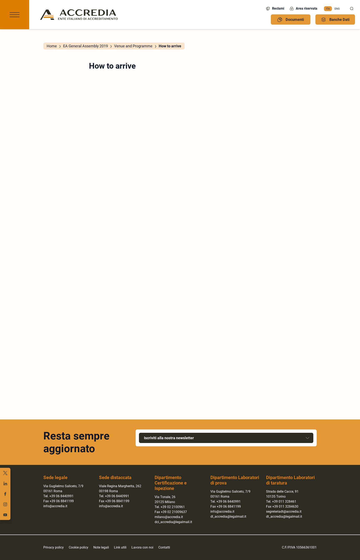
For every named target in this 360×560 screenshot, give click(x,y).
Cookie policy (78, 547)
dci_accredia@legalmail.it (173, 522)
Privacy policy (53, 547)
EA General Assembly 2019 (85, 46)
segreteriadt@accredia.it (283, 511)
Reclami (278, 8)
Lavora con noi (142, 547)
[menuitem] (328, 8)
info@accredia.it (55, 506)
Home (52, 46)
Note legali (101, 547)
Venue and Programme (133, 46)
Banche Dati (339, 19)
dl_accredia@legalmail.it (228, 516)
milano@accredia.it (169, 517)
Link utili (120, 547)
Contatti (164, 547)
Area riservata (306, 8)
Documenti (295, 19)
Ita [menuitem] (328, 8)
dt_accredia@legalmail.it (284, 516)
